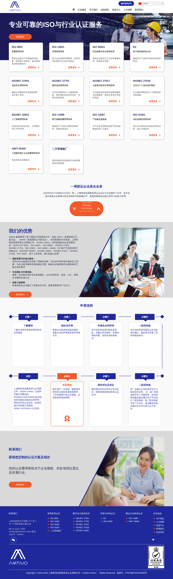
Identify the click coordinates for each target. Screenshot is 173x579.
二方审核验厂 (56, 531)
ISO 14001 (55, 521)
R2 (104, 518)
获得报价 (20, 37)
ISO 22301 (55, 527)
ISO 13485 (133, 518)
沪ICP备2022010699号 (136, 573)
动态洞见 (105, 10)
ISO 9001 (54, 518)
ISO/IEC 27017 (82, 524)
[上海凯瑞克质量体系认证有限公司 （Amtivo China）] (15, 6)
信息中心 (116, 10)
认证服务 (82, 10)
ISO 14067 (108, 521)
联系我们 (139, 10)
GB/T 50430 (134, 521)
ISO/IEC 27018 (82, 527)
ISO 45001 (55, 524)
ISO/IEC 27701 (82, 521)
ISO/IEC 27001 (82, 518)
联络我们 (20, 294)
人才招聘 (127, 10)
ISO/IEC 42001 (82, 530)
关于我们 (93, 10)
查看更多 (32, 67)
